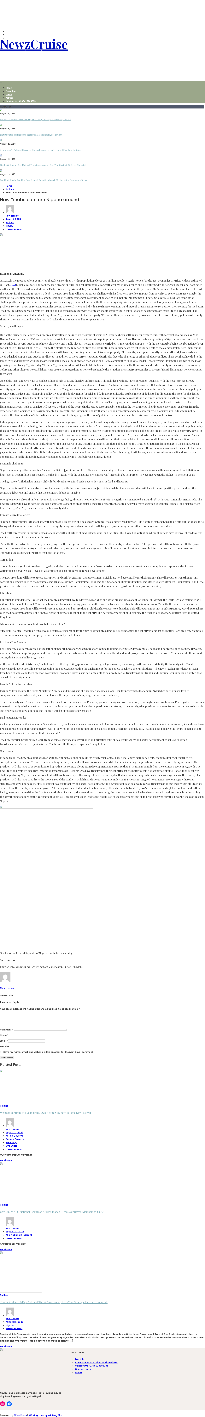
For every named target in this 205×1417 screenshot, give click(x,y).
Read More (6, 1160)
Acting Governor (15, 1135)
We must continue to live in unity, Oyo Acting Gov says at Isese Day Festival (35, 119)
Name (4, 1035)
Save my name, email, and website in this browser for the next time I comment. (48, 1052)
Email (4, 1040)
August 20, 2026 (15, 1231)
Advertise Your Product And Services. (96, 1362)
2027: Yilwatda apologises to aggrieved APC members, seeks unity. (31, 134)
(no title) (80, 1359)
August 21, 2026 (14, 1132)
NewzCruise (34, 43)
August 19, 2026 (14, 1321)
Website (4, 1046)
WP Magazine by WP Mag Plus (45, 1415)
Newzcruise (12, 215)
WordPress (20, 1415)
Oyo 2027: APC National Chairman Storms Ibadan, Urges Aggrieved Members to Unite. (40, 150)
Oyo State (11, 1145)
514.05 (12, 285)
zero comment (14, 229)
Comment (6, 1029)
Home (9, 87)
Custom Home (83, 1369)
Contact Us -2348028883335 (21, 101)
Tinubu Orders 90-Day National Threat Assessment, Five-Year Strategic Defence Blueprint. (43, 165)
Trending (10, 91)
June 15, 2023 (13, 219)
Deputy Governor (16, 1139)
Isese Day (11, 1142)
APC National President (19, 1235)
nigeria (10, 1325)
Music (9, 94)
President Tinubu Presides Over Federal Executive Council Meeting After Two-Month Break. (43, 180)
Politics (9, 97)
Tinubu (9, 225)
